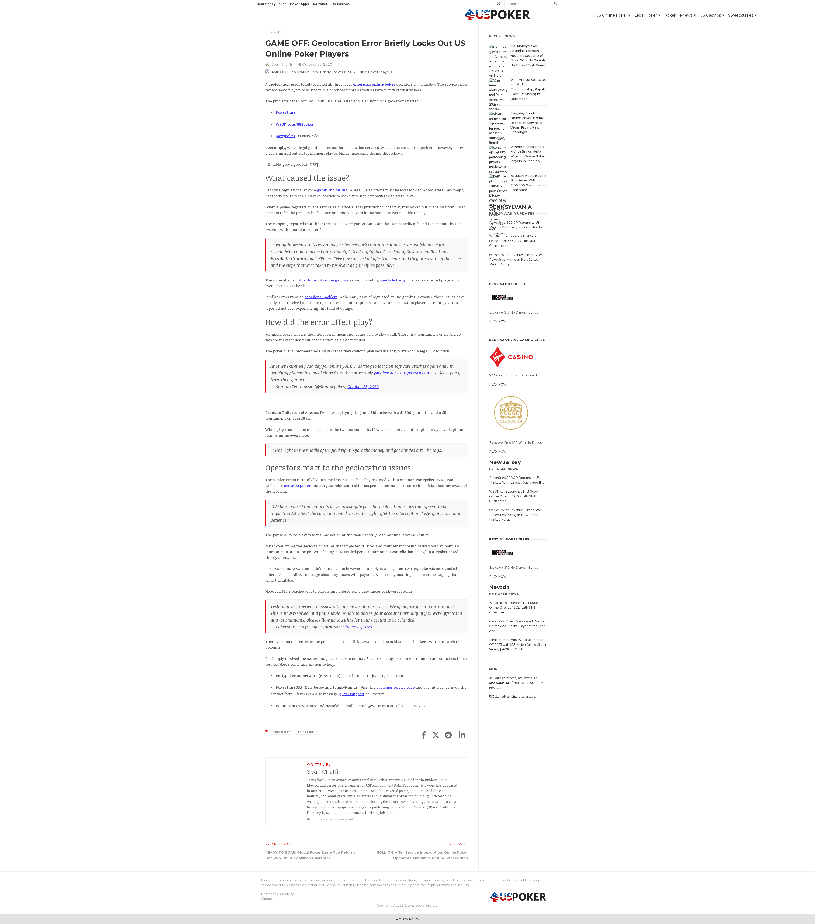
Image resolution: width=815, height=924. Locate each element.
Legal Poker (645, 15)
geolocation (283, 731)
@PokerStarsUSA (390, 373)
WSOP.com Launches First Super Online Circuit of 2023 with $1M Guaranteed (514, 241)
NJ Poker (320, 4)
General (274, 32)
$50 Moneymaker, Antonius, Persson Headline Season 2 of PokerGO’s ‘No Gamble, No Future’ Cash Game (528, 55)
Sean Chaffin (282, 64)
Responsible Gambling (277, 894)
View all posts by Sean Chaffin (337, 819)
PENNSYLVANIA (510, 207)
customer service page (396, 687)
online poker (306, 731)
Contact (267, 899)
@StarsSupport (351, 693)
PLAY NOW (498, 321)
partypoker (285, 135)
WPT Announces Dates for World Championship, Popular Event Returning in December (528, 89)
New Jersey (505, 462)
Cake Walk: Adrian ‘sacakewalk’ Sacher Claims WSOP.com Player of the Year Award (517, 626)
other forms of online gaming (323, 280)
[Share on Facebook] (423, 735)
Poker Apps (299, 4)
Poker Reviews (678, 15)
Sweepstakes (740, 15)
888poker (305, 124)
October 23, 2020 (316, 64)
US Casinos (341, 4)
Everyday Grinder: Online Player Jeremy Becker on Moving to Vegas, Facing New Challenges (527, 122)
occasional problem (321, 296)
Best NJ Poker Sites (509, 284)
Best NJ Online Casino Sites (517, 340)
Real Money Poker (271, 4)
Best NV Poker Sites (509, 539)
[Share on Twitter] (436, 735)
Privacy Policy (407, 919)
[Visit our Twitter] (498, 4)
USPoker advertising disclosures (512, 696)
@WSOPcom (418, 373)
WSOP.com (285, 124)
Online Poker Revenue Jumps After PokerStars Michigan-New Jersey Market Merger (515, 259)
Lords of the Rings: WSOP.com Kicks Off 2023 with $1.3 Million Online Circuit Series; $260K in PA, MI (517, 644)
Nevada (499, 587)
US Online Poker (611, 15)
